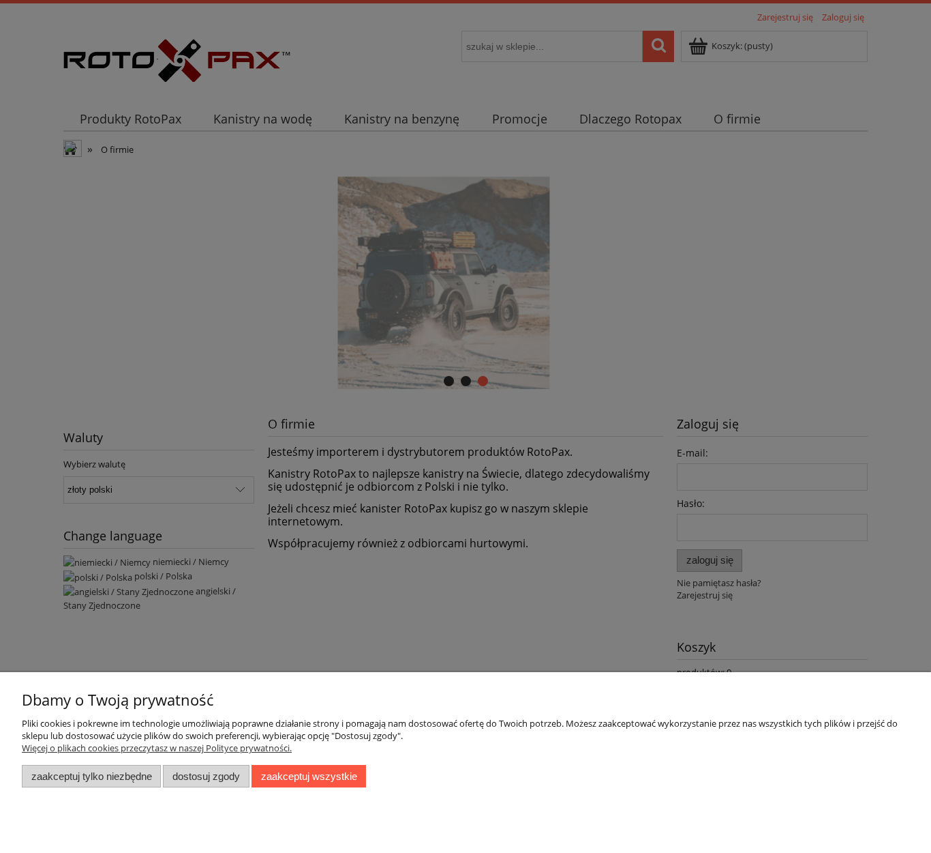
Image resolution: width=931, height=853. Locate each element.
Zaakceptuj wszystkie (309, 776)
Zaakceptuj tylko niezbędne (91, 776)
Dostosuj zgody (206, 776)
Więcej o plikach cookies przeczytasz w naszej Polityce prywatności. (157, 748)
